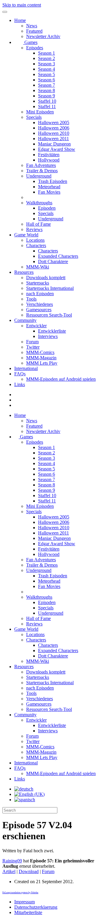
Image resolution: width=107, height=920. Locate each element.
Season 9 (46, 95)
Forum (32, 341)
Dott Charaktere (53, 261)
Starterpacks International (50, 288)
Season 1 (46, 53)
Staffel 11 (47, 106)
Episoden (47, 208)
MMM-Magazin (41, 357)
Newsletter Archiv (43, 36)
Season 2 (46, 58)
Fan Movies (49, 192)
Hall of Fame (38, 224)
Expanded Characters (58, 256)
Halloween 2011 (53, 138)
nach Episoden (40, 293)
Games (30, 42)
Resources (24, 272)
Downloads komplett (45, 277)
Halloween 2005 (53, 122)
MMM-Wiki (37, 266)
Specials (34, 117)
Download (29, 871)
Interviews (48, 336)
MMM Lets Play (41, 363)
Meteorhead (49, 186)
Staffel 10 (47, 101)
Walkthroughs (39, 202)
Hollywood (48, 159)
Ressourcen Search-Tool (49, 314)
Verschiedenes (39, 304)
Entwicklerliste (52, 330)
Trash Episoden (52, 181)
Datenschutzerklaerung (35, 907)
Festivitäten (48, 154)
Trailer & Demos (42, 170)
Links (19, 384)
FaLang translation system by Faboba (20, 892)
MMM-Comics (40, 352)
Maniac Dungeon (54, 143)
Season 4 (46, 69)
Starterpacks (37, 282)
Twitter (33, 347)
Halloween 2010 (53, 133)
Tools (31, 298)
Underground (38, 175)
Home (20, 20)
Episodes (34, 47)
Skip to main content (21, 4)
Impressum (24, 901)
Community (25, 320)
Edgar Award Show (56, 149)
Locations (35, 240)
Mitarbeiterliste (28, 912)
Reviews (34, 229)
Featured (34, 31)
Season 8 (46, 90)
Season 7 (46, 85)
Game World (26, 234)
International (26, 368)
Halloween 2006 (53, 127)
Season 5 (46, 74)
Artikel (8, 871)
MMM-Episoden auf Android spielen (61, 379)
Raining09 (12, 860)
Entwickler (36, 325)
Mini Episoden (40, 111)
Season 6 (46, 79)
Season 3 (46, 63)
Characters (36, 245)
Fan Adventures (41, 165)
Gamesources (38, 309)
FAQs (20, 373)
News (31, 25)
